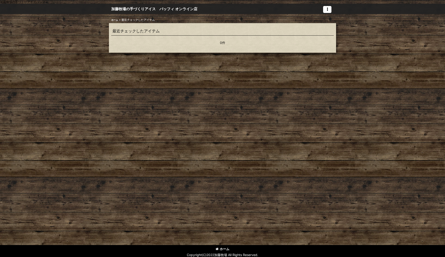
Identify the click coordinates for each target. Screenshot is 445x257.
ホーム (224, 249)
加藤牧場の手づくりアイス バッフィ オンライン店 (154, 8)
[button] (327, 9)
